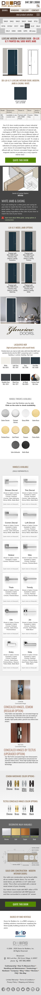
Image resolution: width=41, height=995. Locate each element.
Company (14, 971)
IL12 (32, 26)
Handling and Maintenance (14, 968)
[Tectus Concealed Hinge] (20, 733)
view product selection (24, 14)
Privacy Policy (12, 982)
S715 (3, 26)
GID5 (19, 31)
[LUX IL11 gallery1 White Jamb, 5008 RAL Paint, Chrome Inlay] (20, 310)
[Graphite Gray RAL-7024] (5, 377)
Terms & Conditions (27, 980)
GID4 (13, 31)
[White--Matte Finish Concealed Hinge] (24, 783)
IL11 (27, 26)
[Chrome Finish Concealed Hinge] (9, 783)
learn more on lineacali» (10, 504)
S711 (36, 21)
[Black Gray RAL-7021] (15, 377)
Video (27, 971)
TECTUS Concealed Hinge (20, 745)
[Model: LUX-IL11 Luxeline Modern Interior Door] (12, 62)
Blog (22, 971)
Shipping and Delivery (26, 982)
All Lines (32, 31)
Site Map (23, 973)
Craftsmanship (10, 966)
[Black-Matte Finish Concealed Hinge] (31, 783)
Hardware (5, 971)
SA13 (24, 21)
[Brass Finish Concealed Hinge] (16, 783)
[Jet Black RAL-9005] (25, 377)
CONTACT (35, 10)
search (38, 6)
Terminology (31, 968)
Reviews (34, 971)
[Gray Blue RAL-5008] (35, 360)
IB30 (22, 26)
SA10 (6, 21)
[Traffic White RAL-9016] (5, 360)
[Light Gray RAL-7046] (25, 360)
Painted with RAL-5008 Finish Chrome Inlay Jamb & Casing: (12, 256)
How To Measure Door (26, 966)
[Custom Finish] (35, 377)
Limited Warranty (12, 980)
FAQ (16, 973)
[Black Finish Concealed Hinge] (31, 809)
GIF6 (25, 31)
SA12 (18, 21)
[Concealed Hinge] (20, 690)
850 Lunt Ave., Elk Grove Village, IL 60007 (22, 958)
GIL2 (38, 26)
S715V (9, 26)
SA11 (12, 21)
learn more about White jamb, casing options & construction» (20, 219)
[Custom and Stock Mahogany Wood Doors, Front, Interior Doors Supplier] (12, 4)
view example (6, 837)
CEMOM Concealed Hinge (20, 702)
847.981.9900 (32, 2)
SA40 (30, 21)
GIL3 (8, 31)
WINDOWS (15, 10)
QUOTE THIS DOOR (20, 160)
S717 (16, 26)
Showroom (20, 956)
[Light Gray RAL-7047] (15, 360)
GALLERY (25, 10)
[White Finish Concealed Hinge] (24, 809)
